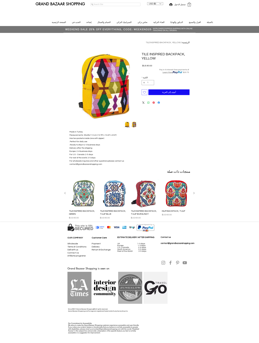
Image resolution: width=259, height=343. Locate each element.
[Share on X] (143, 102)
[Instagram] (163, 262)
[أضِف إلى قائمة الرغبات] (144, 92)
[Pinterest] (177, 262)
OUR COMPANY (75, 238)
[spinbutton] (147, 82)
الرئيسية (186, 42)
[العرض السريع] (176, 193)
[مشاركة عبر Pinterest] (153, 102)
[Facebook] (170, 262)
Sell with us (72, 250)
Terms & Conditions (76, 247)
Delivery (96, 247)
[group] (129, 199)
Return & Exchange (101, 250)
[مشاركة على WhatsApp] (148, 102)
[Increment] (143, 82)
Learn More (168, 72)
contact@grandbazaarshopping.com (177, 243)
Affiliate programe (76, 256)
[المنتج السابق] (194, 193)
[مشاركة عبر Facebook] (158, 102)
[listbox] (155, 3)
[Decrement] (152, 82)
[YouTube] (184, 262)
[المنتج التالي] (65, 193)
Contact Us (73, 253)
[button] (155, 3)
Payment (96, 244)
